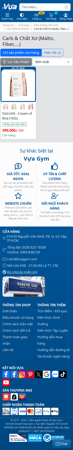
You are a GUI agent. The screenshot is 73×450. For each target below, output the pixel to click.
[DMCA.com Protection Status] (34, 438)
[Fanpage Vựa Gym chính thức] (6, 374)
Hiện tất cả (52, 52)
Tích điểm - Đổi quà (52, 311)
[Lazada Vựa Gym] (22, 397)
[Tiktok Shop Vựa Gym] (15, 397)
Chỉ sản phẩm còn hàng (21, 52)
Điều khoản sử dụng (18, 317)
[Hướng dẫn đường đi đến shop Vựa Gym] (23, 286)
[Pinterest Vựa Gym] (31, 374)
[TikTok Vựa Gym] (63, 374)
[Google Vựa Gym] (47, 374)
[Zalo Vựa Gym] (55, 374)
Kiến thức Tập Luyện (52, 330)
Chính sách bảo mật (17, 324)
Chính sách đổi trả (16, 330)
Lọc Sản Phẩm (18, 62)
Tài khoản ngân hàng (53, 356)
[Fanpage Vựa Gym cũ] (15, 374)
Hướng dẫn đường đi (53, 350)
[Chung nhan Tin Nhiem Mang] (18, 438)
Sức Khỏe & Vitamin (18, 29)
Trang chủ (8, 25)
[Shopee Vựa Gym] (6, 397)
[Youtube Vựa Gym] (6, 382)
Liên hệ (7, 350)
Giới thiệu (9, 311)
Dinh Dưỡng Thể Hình (46, 25)
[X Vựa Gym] (39, 374)
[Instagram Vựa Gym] (23, 374)
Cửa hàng (23, 25)
